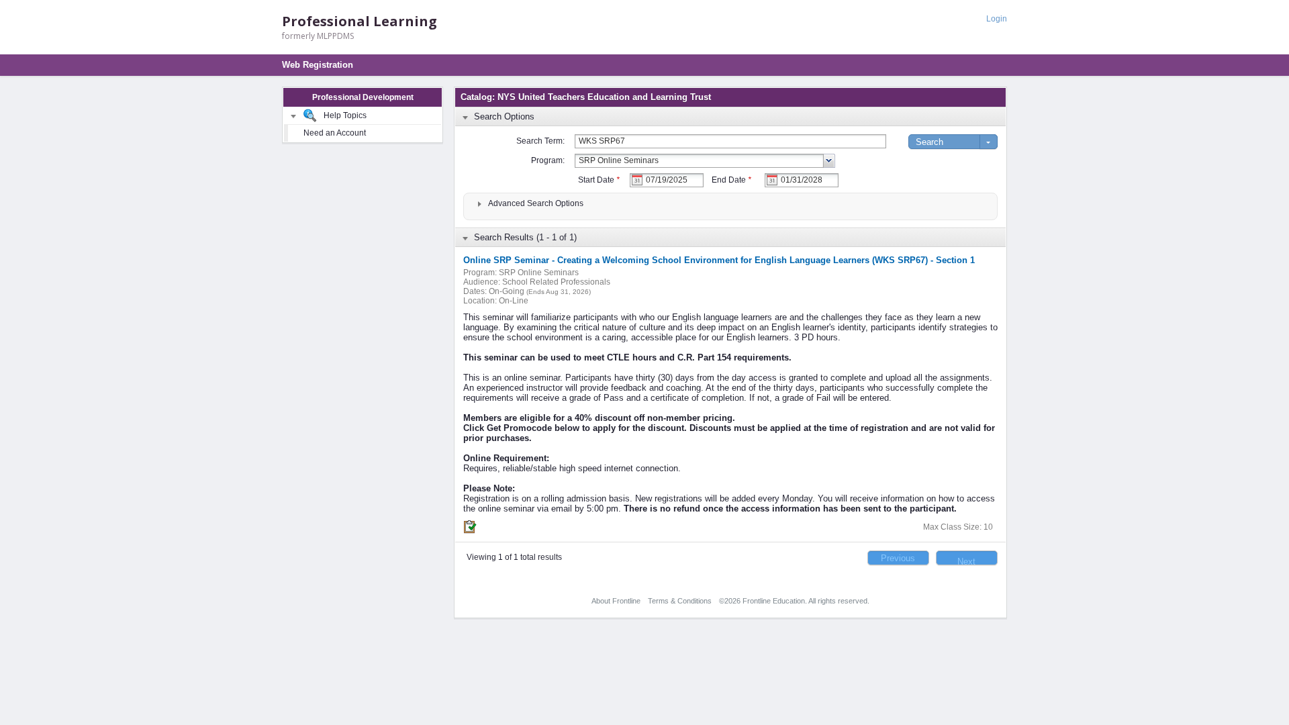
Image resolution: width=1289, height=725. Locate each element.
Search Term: (540, 141)
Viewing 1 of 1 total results (514, 557)
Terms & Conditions (680, 601)
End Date (731, 180)
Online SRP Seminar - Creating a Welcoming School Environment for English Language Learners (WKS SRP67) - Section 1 (719, 260)
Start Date (599, 180)
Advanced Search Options (535, 203)
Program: (548, 160)
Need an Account (334, 133)
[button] (898, 557)
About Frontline (615, 601)
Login (996, 18)
